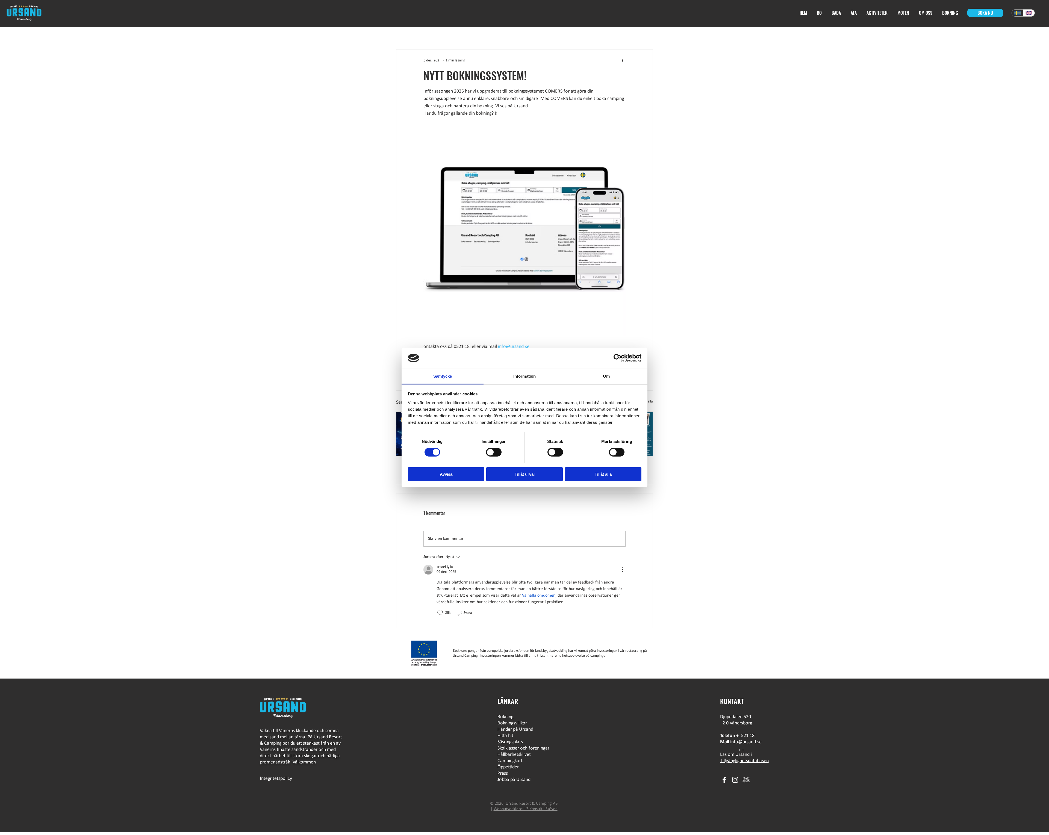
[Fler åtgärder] (622, 60)
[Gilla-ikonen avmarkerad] (440, 613)
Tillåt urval (525, 474)
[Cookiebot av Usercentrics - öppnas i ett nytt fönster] (617, 358)
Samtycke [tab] (442, 376)
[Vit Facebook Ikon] (724, 780)
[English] (1029, 13)
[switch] (494, 452)
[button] (854, 13)
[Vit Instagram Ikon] (735, 780)
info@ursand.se (746, 742)
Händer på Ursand (515, 729)
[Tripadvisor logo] (746, 780)
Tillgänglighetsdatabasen (744, 760)
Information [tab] (524, 376)
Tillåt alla (603, 474)
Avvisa (446, 474)
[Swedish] (1017, 13)
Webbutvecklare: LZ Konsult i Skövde (526, 809)
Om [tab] (606, 376)
